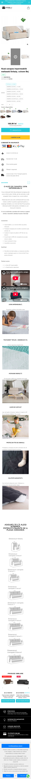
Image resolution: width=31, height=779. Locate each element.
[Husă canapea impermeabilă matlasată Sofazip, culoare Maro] (3, 116)
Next (28, 57)
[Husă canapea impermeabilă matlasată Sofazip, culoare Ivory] (25, 110)
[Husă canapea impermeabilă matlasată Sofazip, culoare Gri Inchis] (20, 110)
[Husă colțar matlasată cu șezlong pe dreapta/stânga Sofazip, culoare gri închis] (23, 683)
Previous (2, 688)
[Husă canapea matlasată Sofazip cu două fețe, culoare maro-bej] (8, 683)
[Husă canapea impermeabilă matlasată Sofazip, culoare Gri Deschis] (14, 110)
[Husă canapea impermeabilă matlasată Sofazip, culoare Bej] (3, 110)
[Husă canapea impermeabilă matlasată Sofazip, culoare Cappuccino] (8, 110)
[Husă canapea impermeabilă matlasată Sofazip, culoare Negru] (8, 116)
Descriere (4, 182)
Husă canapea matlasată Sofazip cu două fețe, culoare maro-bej (8, 696)
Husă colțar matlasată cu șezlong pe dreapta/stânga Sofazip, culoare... (23, 696)
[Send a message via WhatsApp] (28, 776)
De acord (23, 775)
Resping (8, 775)
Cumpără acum (15, 137)
